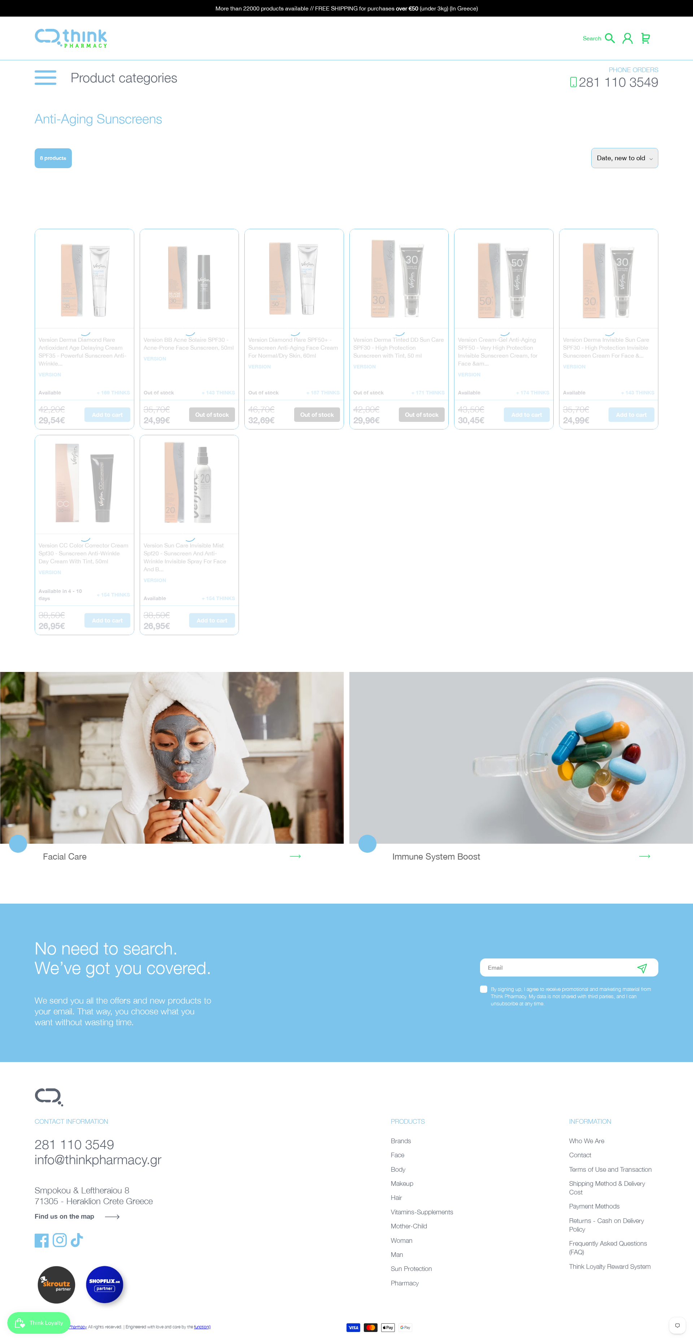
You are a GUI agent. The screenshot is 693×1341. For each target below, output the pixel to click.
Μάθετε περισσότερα (171, 758)
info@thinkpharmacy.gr (98, 1159)
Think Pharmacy (72, 1326)
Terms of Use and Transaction (610, 1169)
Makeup (402, 1183)
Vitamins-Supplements (422, 1212)
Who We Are (586, 1141)
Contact (580, 1155)
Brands (401, 1141)
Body (398, 1169)
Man (397, 1254)
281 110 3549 (618, 81)
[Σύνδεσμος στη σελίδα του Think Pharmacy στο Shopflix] (105, 1309)
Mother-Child (409, 1226)
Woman (402, 1240)
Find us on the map (64, 1216)
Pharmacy (405, 1283)
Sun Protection (411, 1268)
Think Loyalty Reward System (610, 1266)
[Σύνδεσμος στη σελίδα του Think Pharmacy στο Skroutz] (56, 1304)
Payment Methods (594, 1206)
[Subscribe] (642, 967)
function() (202, 1326)
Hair (396, 1197)
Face (397, 1155)
